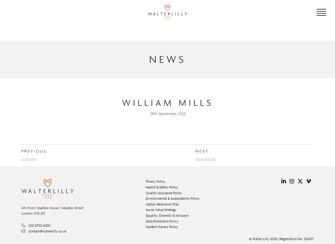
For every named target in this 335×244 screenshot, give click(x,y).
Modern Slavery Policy (162, 227)
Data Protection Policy (162, 221)
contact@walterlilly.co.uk (47, 231)
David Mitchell (206, 159)
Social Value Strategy (161, 210)
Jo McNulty (29, 159)
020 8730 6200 (40, 225)
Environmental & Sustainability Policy (173, 198)
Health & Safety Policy (162, 187)
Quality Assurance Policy (164, 193)
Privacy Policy (155, 181)
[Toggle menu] (321, 12)
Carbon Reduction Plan (162, 204)
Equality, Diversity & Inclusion (167, 215)
